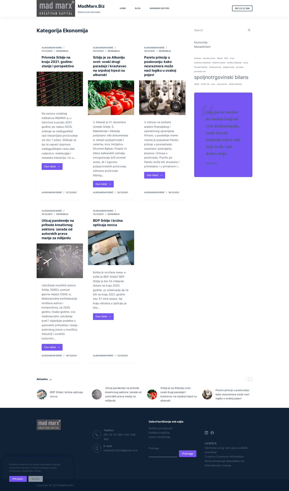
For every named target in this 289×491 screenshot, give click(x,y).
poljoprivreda (228, 67)
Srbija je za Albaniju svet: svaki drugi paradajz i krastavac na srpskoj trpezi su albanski (109, 66)
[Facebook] (212, 432)
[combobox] (220, 30)
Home (123, 8)
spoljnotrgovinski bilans (221, 77)
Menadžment (202, 46)
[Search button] (249, 30)
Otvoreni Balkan (201, 67)
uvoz (213, 84)
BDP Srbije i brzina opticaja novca (66, 394)
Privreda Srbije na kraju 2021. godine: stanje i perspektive (58, 61)
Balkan (220, 58)
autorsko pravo (209, 58)
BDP (226, 58)
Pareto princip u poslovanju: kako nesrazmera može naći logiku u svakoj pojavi (160, 66)
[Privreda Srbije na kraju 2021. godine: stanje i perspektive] (60, 89)
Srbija (196, 84)
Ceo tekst (53, 167)
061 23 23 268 (242, 8)
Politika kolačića (159, 432)
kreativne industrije (202, 63)
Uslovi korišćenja (159, 437)
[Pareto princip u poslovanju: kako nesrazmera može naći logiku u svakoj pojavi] (162, 97)
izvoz (232, 58)
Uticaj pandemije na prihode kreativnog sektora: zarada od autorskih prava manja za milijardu (58, 229)
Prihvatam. (18, 478)
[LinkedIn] (206, 432)
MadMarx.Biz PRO (159, 8)
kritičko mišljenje (234, 63)
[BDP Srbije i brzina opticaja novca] (111, 247)
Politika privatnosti (160, 428)
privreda (239, 67)
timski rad (205, 84)
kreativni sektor (218, 63)
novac (245, 63)
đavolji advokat (235, 84)
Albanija (197, 58)
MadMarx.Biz (91, 6)
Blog (137, 8)
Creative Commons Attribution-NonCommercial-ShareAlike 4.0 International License (225, 461)
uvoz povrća (222, 84)
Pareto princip (215, 67)
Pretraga (154, 448)
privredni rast (200, 71)
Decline (35, 478)
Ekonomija (62, 51)
